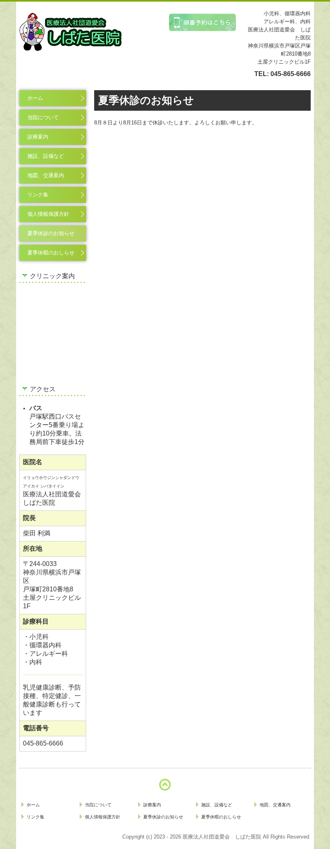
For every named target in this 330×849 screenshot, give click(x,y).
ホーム (35, 98)
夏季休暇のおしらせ (50, 253)
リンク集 (37, 195)
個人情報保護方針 (48, 214)
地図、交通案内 (45, 175)
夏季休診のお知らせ (50, 233)
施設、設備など (45, 156)
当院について (43, 117)
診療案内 (37, 137)
